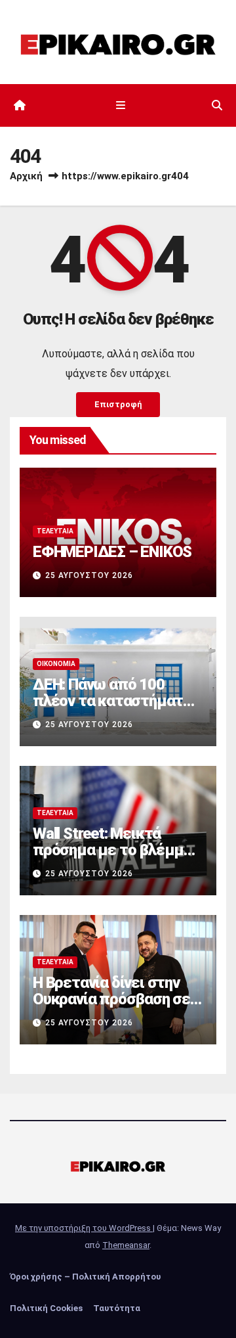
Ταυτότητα (116, 1308)
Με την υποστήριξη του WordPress (84, 1228)
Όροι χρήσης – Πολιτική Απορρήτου (85, 1277)
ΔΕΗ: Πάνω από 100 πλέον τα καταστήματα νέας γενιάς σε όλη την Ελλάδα (112, 709)
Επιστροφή (118, 404)
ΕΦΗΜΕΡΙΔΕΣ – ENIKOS (112, 552)
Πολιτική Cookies (46, 1308)
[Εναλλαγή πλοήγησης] (120, 105)
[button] (217, 105)
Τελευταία (55, 531)
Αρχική (26, 176)
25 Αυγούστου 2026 (89, 575)
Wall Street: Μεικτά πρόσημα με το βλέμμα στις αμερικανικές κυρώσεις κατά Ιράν (112, 858)
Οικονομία (56, 663)
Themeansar (125, 1245)
